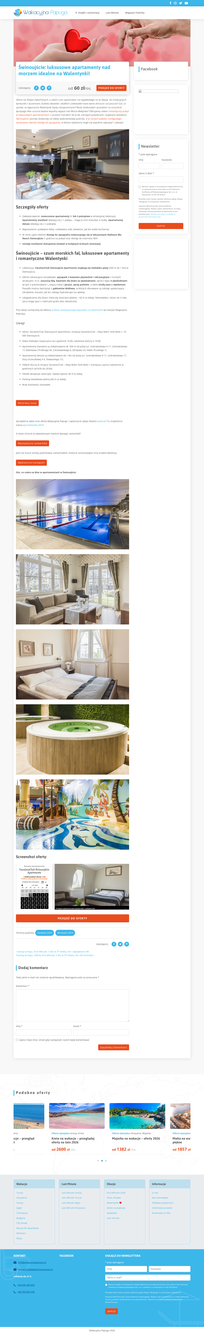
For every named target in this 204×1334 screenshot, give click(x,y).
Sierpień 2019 (44, 932)
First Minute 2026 (116, 1192)
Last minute (113, 1218)
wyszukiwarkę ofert (33, 424)
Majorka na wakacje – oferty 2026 (40, 1138)
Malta (98, 1133)
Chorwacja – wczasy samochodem (161, 1138)
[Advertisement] (162, 263)
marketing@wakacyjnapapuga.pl (35, 1269)
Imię (19, 1026)
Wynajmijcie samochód (32, 443)
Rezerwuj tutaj (27, 403)
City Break (21, 1223)
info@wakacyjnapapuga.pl (32, 1262)
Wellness (21, 1233)
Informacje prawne (162, 1207)
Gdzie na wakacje (116, 1207)
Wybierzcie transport (31, 462)
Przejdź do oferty (111, 87)
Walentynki (113, 1202)
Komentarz (22, 986)
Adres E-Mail (146, 173)
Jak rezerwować (160, 1197)
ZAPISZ (161, 225)
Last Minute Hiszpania (73, 1207)
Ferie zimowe (114, 1197)
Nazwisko (167, 159)
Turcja (19, 1192)
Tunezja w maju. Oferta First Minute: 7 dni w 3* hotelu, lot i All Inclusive (54, 955)
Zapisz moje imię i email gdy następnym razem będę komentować (54, 1039)
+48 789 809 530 (26, 1291)
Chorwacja (160, 1133)
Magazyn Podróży (135, 12)
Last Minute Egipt (71, 1202)
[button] (98, 1160)
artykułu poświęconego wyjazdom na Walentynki (77, 309)
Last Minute (112, 12)
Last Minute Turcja (72, 1197)
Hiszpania (39, 1133)
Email (77, 1026)
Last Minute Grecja (72, 1192)
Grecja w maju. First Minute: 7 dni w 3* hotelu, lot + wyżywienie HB (53, 951)
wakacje (101, 421)
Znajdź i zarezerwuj (88, 12)
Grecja (19, 1202)
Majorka (50, 1133)
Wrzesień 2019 (65, 932)
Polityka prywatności (163, 1202)
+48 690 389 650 (26, 1285)
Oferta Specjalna (25, 1133)
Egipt (19, 1207)
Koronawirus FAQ (161, 1212)
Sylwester (112, 1212)
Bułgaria (20, 1218)
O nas (155, 1192)
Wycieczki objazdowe (27, 1228)
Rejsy (19, 1238)
